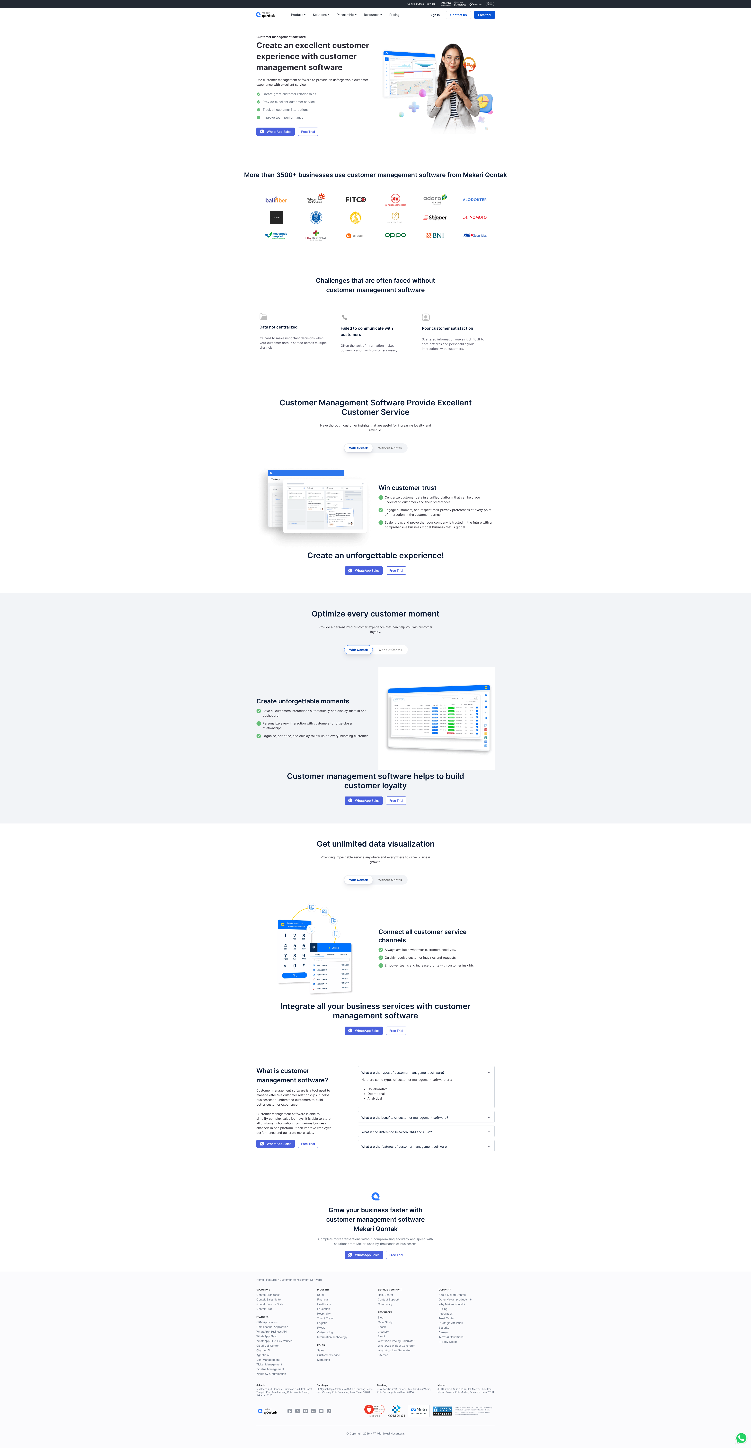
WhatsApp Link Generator (394, 1350)
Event (381, 1336)
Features (271, 1279)
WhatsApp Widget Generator (396, 1345)
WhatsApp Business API (271, 1331)
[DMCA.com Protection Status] (442, 1411)
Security (444, 1327)
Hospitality (324, 1313)
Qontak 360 (264, 1308)
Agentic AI (262, 1355)
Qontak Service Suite (269, 1304)
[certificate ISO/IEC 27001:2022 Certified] (490, 4)
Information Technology (332, 1337)
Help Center (385, 1294)
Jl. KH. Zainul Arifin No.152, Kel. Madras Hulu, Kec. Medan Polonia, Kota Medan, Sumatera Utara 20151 (465, 1391)
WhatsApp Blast (266, 1336)
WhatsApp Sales (278, 132)
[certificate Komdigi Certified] (476, 4)
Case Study (385, 1322)
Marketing (323, 1359)
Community (385, 1304)
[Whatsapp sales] (740, 1438)
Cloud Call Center (267, 1345)
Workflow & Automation (271, 1373)
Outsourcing (325, 1332)
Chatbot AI (263, 1350)
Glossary (383, 1331)
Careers (444, 1332)
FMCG (321, 1327)
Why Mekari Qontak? (452, 1304)
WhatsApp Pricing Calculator (396, 1341)
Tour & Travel (325, 1318)
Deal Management (268, 1359)
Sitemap (383, 1355)
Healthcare (324, 1304)
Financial (322, 1299)
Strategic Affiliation (451, 1323)
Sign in (435, 15)
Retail (320, 1294)
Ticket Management (269, 1364)
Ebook (382, 1326)
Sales (320, 1350)
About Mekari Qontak (452, 1294)
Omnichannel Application (272, 1326)
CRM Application (267, 1322)
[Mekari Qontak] (273, 15)
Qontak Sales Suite (268, 1299)
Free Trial (308, 132)
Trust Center (447, 1318)
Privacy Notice (448, 1341)
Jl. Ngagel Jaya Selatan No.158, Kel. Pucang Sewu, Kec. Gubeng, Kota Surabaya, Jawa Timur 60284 (345, 1391)
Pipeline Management (270, 1369)
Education (323, 1308)
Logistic (322, 1323)
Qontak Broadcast (268, 1294)
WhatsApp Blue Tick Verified (274, 1341)
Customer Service (328, 1355)
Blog (381, 1317)
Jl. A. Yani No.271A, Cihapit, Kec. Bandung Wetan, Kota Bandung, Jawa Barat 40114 (404, 1391)
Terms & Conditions (451, 1337)
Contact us (458, 15)
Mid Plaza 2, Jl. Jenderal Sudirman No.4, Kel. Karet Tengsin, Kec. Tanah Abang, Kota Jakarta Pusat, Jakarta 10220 (284, 1392)
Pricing (443, 1308)
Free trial (484, 15)
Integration (446, 1313)
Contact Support (388, 1299)
